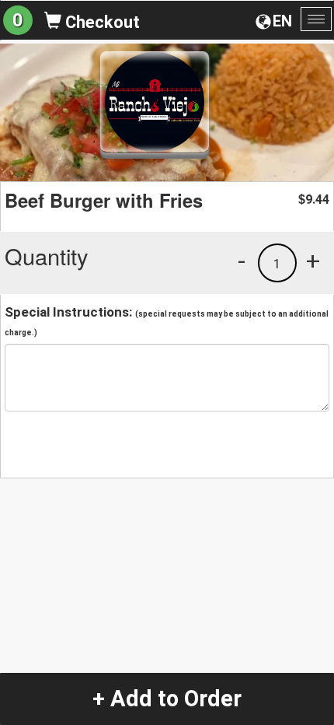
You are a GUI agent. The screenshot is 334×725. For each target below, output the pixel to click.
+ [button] (313, 260)
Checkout (100, 22)
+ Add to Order (167, 698)
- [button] (241, 260)
